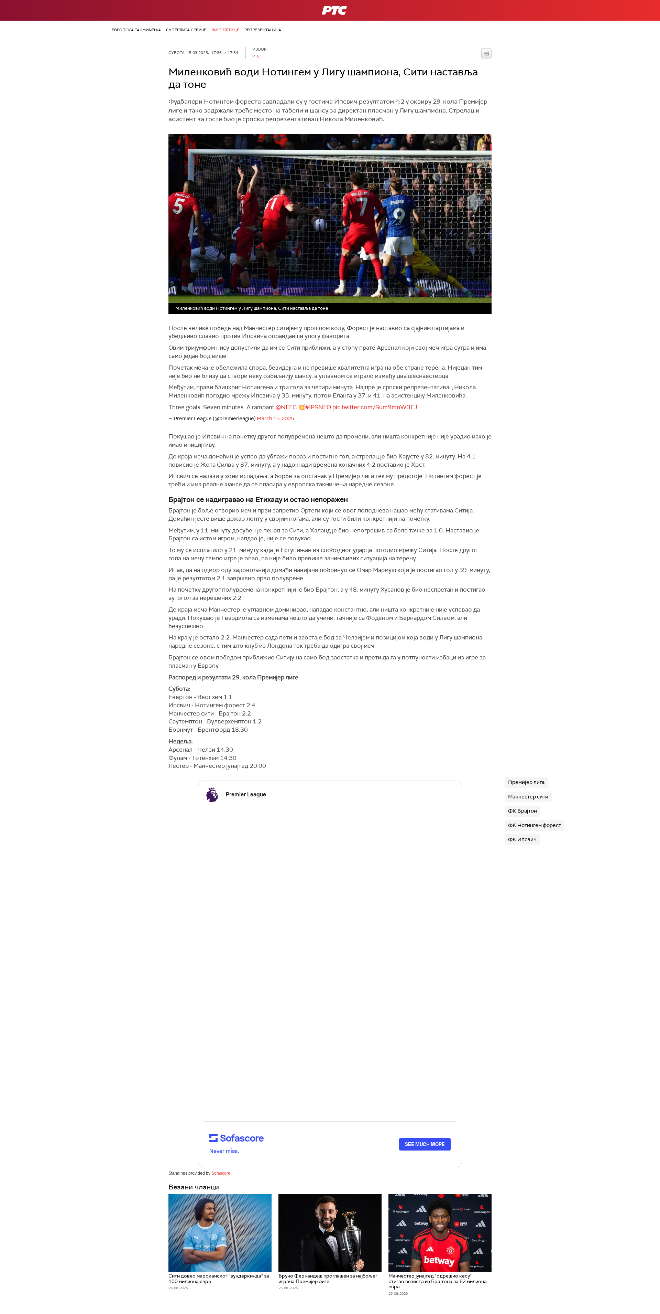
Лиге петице (225, 30)
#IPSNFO (318, 407)
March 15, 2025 (275, 418)
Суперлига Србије (186, 30)
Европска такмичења (136, 30)
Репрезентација (262, 30)
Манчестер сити (528, 796)
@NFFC (286, 407)
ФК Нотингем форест (534, 825)
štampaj (486, 53)
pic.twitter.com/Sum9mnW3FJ (374, 407)
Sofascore (220, 1173)
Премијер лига (526, 782)
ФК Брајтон (522, 810)
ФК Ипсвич (522, 839)
